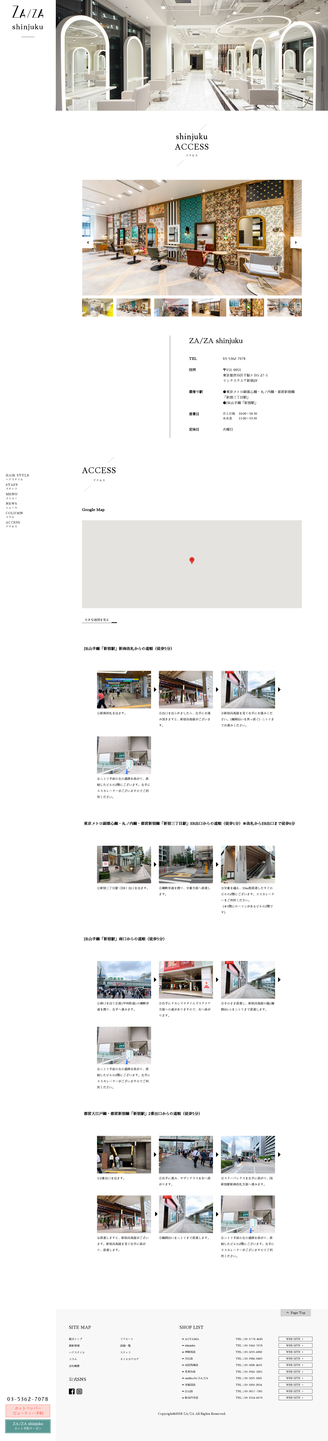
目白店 (189, 1358)
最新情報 (74, 1345)
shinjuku (190, 1345)
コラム (73, 1359)
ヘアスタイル (77, 1352)
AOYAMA (192, 1339)
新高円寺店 (191, 1397)
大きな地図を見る (97, 619)
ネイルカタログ (129, 1359)
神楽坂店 (190, 1352)
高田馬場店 (191, 1365)
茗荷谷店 (190, 1371)
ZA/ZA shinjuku (28, 1426)
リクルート (126, 1339)
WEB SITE (293, 1339)
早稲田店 (190, 1384)
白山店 (189, 1391)
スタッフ (125, 1352)
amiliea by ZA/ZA (196, 1378)
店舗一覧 (125, 1345)
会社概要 (74, 1366)
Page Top (298, 1312)
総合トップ (75, 1339)
